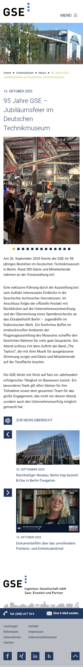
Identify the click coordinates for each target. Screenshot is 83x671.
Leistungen (10, 626)
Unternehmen (12, 637)
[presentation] (11, 191)
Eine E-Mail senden (65, 613)
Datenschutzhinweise (42, 637)
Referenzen (10, 631)
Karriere (8, 642)
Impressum (35, 631)
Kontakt (33, 626)
